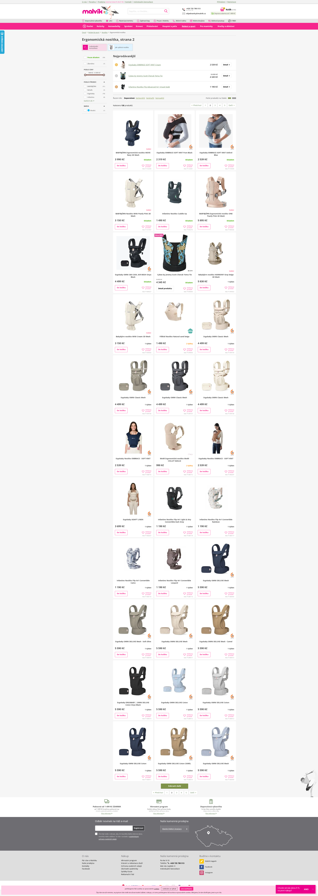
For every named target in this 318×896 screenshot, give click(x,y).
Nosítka (104, 32)
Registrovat (138, 828)
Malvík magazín (211, 861)
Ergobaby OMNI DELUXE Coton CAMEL (174, 763)
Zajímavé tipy (145, 21)
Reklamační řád (127, 874)
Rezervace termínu (126, 21)
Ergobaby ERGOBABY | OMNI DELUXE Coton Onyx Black (133, 703)
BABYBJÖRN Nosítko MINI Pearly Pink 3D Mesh (133, 214)
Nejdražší (150, 98)
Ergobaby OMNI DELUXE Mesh (216, 580)
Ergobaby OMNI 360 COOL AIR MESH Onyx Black (133, 275)
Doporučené (129, 98)
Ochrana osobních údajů (131, 866)
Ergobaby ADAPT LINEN (133, 519)
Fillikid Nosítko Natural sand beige (174, 336)
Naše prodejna (88, 863)
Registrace (231, 2)
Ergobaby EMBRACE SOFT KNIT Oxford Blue (216, 153)
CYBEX (233, 21)
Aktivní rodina (181, 21)
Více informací (106, 813)
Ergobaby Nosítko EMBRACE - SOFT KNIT (133, 458)
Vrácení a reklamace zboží (132, 863)
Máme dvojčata (198, 21)
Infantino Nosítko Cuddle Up (174, 213)
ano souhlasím (186, 889)
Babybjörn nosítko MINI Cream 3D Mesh (133, 336)
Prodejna (101, 2)
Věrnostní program (129, 860)
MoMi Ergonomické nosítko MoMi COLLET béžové (174, 459)
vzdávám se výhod (169, 889)
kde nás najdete (167, 866)
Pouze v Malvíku (163, 21)
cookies (156, 889)
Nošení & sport (93, 32)
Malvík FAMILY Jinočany (172, 829)
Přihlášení (221, 2)
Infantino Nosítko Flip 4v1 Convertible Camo (133, 581)
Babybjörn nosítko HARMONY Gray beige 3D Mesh (216, 275)
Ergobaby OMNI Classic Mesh (215, 336)
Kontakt (128, 2)
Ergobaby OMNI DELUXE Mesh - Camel (215, 641)
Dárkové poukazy (217, 21)
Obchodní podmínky (129, 869)
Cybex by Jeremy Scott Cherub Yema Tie (145, 76)
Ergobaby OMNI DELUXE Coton (174, 702)
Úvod (84, 32)
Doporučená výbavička (93, 21)
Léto (110, 21)
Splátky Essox (126, 871)
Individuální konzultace (143, 2)
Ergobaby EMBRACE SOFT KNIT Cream (145, 64)
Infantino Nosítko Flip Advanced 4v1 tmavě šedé (149, 87)
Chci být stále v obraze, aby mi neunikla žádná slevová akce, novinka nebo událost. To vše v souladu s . (120, 836)
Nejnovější (159, 98)
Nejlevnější (140, 98)
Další (231, 105)
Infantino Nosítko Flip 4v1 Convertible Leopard (174, 581)
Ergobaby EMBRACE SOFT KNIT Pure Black (174, 152)
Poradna (92, 2)
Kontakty (85, 866)
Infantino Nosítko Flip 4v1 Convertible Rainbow (215, 520)
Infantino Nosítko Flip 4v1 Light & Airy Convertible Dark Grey (174, 520)
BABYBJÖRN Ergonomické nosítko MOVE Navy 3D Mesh (133, 153)
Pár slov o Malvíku (89, 860)
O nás (84, 2)
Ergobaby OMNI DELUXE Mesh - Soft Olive (133, 641)
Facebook (86, 869)
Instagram (209, 872)
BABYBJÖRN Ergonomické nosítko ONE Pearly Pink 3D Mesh (216, 214)
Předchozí (197, 105)
